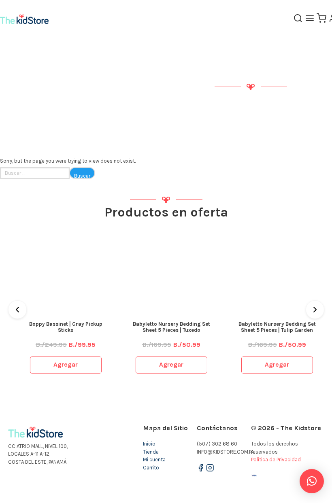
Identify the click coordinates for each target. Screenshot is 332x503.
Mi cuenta (154, 459)
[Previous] (17, 309)
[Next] (315, 309)
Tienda (151, 452)
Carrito (151, 468)
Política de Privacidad (276, 459)
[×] (312, 481)
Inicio (149, 444)
